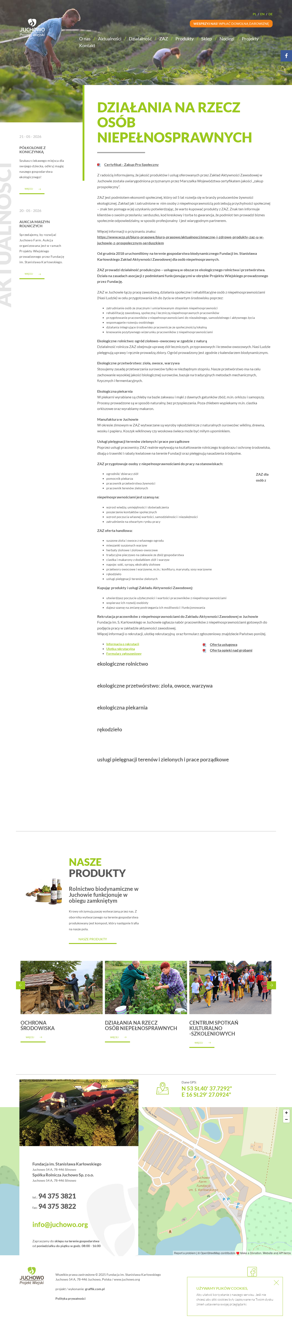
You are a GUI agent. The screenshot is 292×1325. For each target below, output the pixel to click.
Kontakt (87, 45)
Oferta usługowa (223, 644)
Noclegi (226, 38)
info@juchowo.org (60, 1224)
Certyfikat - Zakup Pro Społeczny (131, 164)
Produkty (184, 38)
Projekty (250, 38)
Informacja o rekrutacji (122, 644)
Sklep (206, 38)
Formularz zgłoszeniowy (123, 653)
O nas (85, 38)
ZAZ (163, 38)
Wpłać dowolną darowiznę (231, 24)
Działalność (140, 38)
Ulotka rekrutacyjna (120, 649)
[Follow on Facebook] (286, 56)
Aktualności (109, 38)
